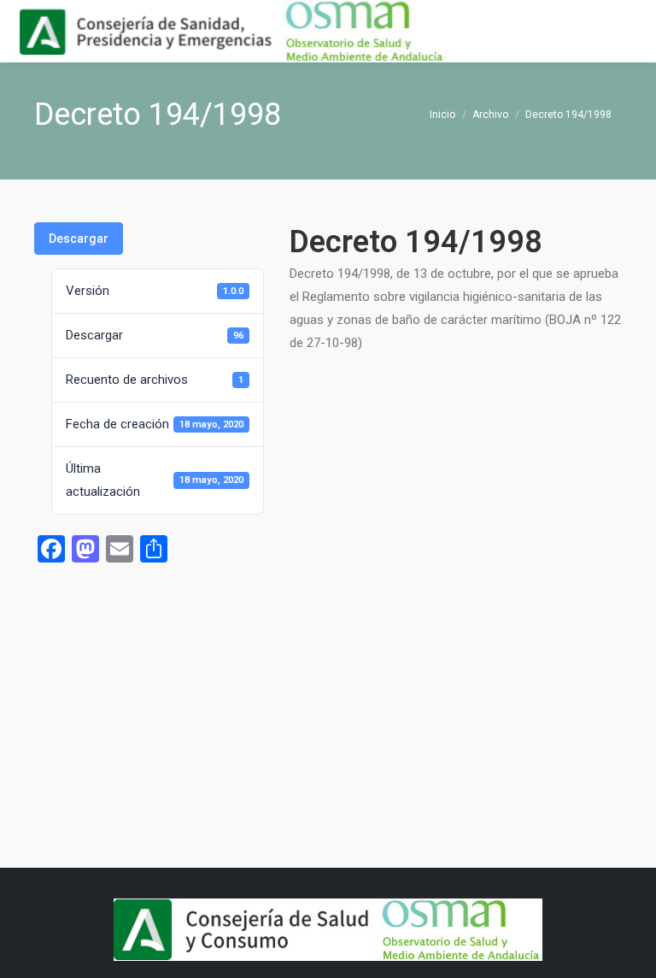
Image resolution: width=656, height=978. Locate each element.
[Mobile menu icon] (628, 31)
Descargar (78, 238)
